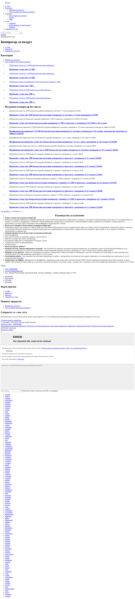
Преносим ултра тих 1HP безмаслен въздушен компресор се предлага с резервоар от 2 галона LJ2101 (55, 174)
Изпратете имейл (7, 330)
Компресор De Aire (83, 326)
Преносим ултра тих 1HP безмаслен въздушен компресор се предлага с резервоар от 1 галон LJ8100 (55, 158)
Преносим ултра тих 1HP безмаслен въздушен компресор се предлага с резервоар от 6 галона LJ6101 (55, 166)
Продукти (8, 8)
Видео (11, 17)
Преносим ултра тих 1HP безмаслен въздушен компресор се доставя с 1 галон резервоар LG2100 (53, 115)
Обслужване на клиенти (18, 16)
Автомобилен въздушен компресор (13, 326)
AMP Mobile (17, 324)
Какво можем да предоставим (20, 25)
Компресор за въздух (16, 10)
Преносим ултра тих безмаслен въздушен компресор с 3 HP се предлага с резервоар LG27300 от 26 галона (58, 123)
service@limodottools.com (14, 271)
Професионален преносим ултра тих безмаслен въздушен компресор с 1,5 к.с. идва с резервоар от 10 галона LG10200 (63, 142)
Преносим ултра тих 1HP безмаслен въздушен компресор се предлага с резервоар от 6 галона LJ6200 (55, 191)
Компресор (72, 326)
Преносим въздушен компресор (38, 326)
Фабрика (12, 23)
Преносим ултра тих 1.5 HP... (22, 69)
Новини (12, 27)
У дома (7, 6)
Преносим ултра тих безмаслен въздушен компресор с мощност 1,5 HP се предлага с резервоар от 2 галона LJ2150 (61, 199)
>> (11, 211)
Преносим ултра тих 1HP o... (22, 94)
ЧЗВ (10, 19)
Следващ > (6, 211)
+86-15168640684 (11, 269)
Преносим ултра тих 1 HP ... (22, 86)
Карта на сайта (6, 324)
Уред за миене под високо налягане (22, 12)
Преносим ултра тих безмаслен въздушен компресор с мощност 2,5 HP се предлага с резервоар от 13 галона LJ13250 (63, 183)
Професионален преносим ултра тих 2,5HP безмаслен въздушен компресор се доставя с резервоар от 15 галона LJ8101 (63, 150)
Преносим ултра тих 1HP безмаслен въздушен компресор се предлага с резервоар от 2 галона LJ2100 (55, 207)
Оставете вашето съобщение (11, 320)
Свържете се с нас (11, 29)
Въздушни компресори (59, 326)
